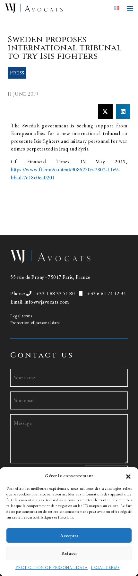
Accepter (69, 535)
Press (17, 72)
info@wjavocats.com (47, 301)
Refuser (69, 553)
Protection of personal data (35, 322)
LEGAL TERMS (105, 567)
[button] (128, 475)
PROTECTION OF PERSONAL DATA (51, 567)
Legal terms (21, 316)
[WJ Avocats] (57, 8)
